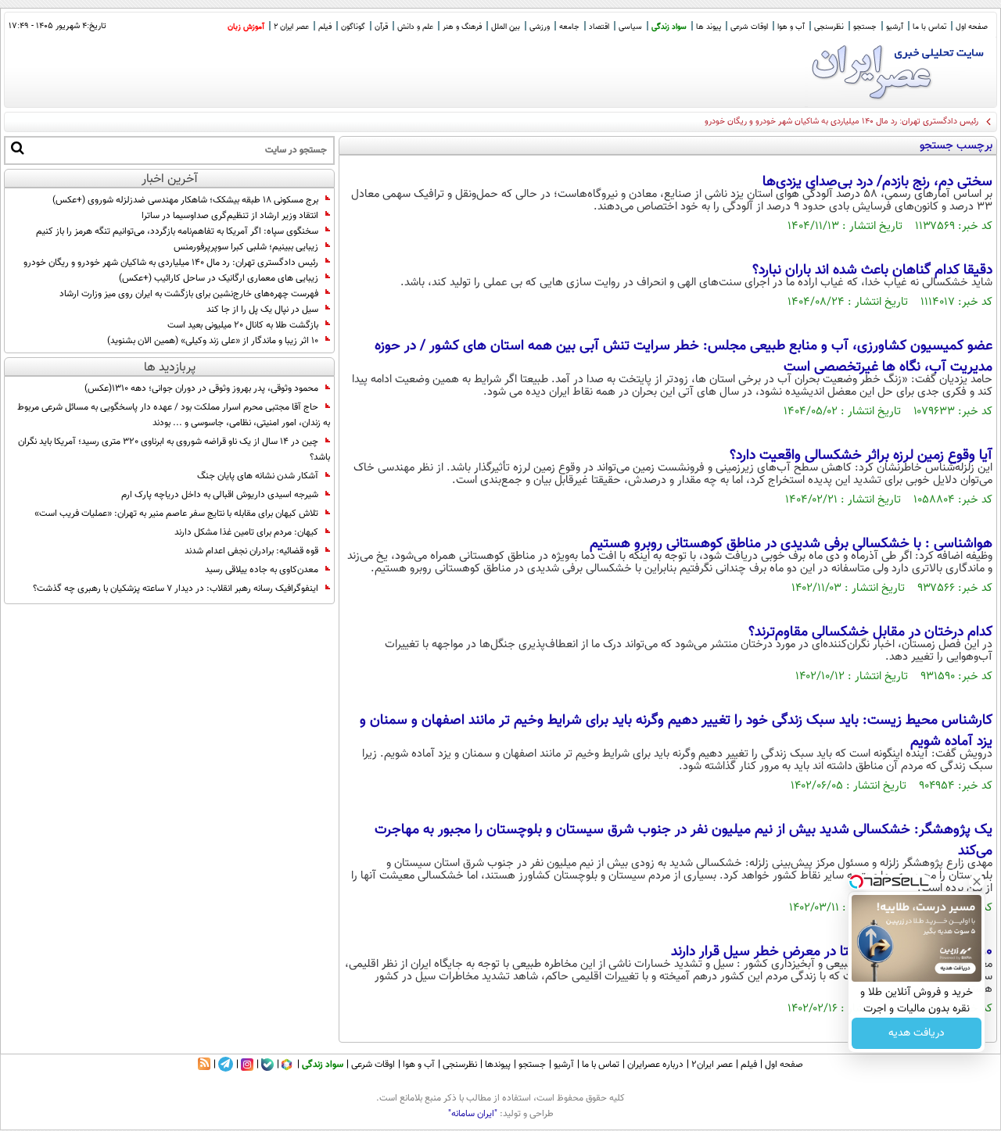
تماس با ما (929, 27)
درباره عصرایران (655, 1065)
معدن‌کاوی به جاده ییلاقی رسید (261, 570)
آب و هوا (791, 27)
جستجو (865, 27)
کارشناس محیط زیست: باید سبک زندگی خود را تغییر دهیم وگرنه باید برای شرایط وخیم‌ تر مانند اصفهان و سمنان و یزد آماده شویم (676, 731)
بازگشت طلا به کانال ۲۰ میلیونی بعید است (242, 325)
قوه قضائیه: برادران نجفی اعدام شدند (251, 551)
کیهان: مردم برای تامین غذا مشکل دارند (246, 532)
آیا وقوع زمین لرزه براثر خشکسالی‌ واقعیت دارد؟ (861, 456)
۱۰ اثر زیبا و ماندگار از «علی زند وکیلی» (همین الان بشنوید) (212, 341)
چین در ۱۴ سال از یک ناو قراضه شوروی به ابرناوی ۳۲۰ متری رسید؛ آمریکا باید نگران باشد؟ (174, 449)
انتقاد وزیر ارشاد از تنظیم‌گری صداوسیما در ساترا (230, 216)
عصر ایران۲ (712, 1065)
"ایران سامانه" (472, 1114)
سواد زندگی (669, 27)
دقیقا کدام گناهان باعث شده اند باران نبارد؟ (872, 270)
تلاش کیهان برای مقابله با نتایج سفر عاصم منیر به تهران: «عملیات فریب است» (176, 513)
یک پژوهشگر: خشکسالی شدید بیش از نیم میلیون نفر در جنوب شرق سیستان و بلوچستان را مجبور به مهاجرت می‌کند (683, 840)
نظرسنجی (829, 27)
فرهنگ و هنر (462, 27)
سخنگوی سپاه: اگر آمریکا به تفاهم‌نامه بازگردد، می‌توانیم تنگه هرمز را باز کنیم (177, 231)
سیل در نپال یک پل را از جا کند (262, 309)
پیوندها (498, 1065)
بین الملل (505, 27)
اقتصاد (599, 27)
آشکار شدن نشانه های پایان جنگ (257, 476)
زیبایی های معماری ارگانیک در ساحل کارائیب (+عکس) (218, 278)
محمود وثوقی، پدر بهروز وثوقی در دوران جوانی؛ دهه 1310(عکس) (201, 388)
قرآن (381, 27)
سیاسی (630, 27)
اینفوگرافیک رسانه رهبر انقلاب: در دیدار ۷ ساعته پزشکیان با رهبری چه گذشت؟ (175, 589)
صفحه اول (972, 27)
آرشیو (894, 27)
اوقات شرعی (749, 27)
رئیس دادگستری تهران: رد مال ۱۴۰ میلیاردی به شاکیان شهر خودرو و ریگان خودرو (841, 121)
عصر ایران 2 (291, 27)
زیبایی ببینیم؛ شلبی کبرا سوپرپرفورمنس (246, 247)
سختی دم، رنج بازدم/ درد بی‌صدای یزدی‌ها (877, 182)
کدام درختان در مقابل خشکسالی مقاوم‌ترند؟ (870, 632)
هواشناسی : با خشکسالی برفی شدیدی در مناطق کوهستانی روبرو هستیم (791, 544)
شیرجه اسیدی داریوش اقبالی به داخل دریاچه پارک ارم (219, 495)
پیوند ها (708, 27)
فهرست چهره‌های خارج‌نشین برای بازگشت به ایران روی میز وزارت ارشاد (188, 294)
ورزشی (539, 27)
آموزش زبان (246, 27)
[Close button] (977, 881)
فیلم (325, 27)
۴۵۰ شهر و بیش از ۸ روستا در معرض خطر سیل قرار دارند (831, 952)
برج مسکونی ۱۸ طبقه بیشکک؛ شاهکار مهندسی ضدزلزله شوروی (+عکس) (185, 200)
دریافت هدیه (916, 1033)
